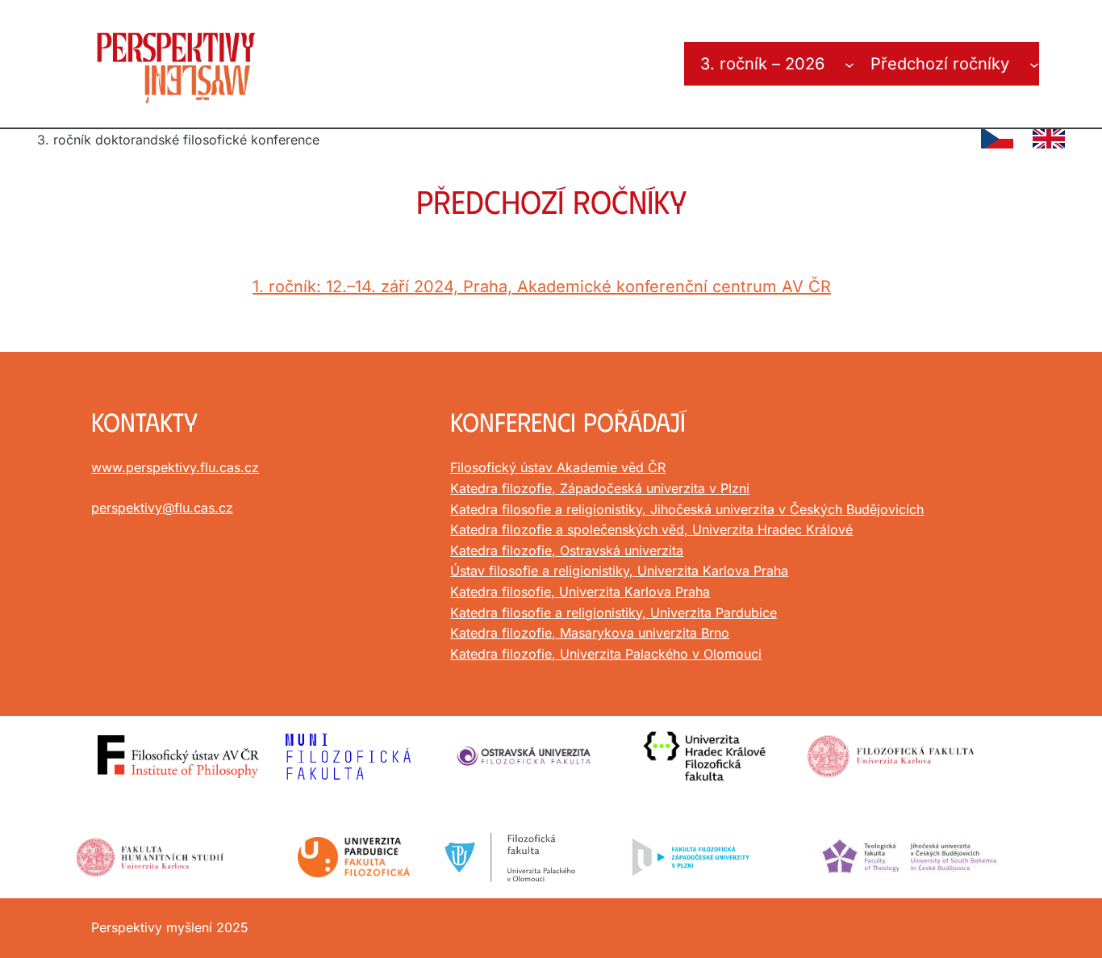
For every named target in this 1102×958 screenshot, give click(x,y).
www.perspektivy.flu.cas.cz (175, 467)
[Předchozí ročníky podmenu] (1034, 64)
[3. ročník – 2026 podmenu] (849, 64)
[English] (1049, 139)
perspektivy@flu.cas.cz (162, 508)
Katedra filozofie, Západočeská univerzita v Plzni (599, 488)
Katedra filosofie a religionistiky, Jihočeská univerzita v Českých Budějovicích (687, 509)
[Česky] (997, 139)
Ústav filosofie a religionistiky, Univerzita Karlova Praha (619, 571)
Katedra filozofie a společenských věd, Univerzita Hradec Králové (651, 529)
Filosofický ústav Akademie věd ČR (558, 467)
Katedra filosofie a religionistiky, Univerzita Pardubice (613, 613)
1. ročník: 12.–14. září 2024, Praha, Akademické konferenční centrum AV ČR (542, 286)
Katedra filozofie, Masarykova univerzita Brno (589, 633)
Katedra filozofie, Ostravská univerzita (566, 550)
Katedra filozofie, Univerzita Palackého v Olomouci (606, 654)
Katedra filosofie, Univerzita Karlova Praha (580, 592)
